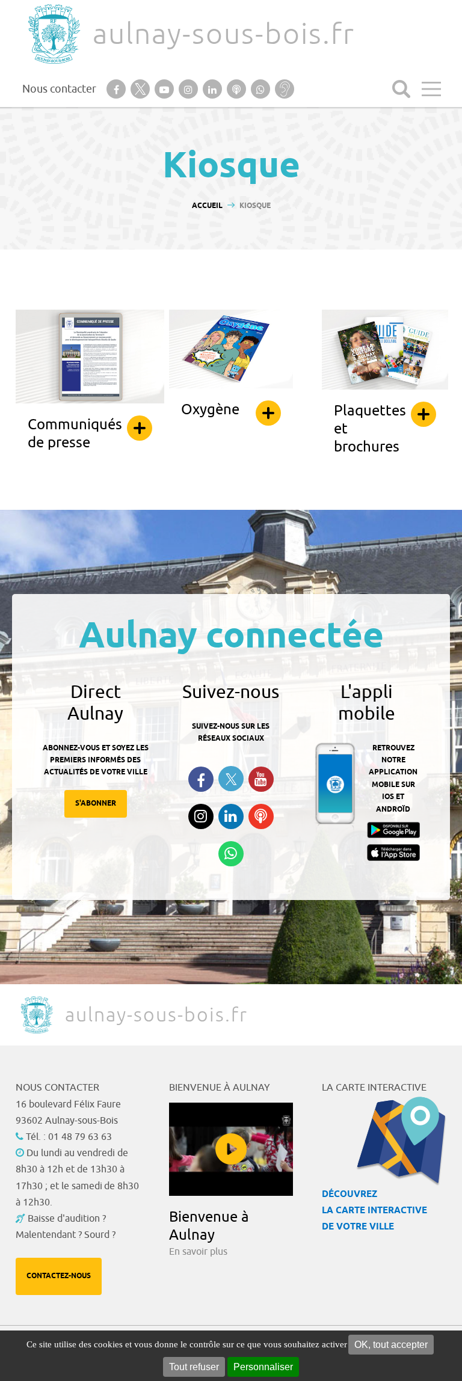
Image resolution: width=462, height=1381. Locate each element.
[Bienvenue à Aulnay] (231, 1149)
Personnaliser (263, 1367)
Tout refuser (194, 1367)
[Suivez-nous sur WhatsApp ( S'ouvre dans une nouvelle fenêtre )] (231, 853)
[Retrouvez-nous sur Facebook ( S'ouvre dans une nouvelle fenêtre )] (201, 779)
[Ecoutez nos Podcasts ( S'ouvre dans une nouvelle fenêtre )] (261, 816)
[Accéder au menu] (431, 89)
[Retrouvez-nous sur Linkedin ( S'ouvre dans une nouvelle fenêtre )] (231, 816)
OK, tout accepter (391, 1345)
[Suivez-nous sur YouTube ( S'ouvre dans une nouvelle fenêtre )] (261, 779)
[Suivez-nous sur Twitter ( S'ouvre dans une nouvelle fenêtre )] (231, 779)
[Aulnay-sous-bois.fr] (53, 34)
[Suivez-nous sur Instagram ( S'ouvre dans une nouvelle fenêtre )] (201, 816)
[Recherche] (401, 89)
